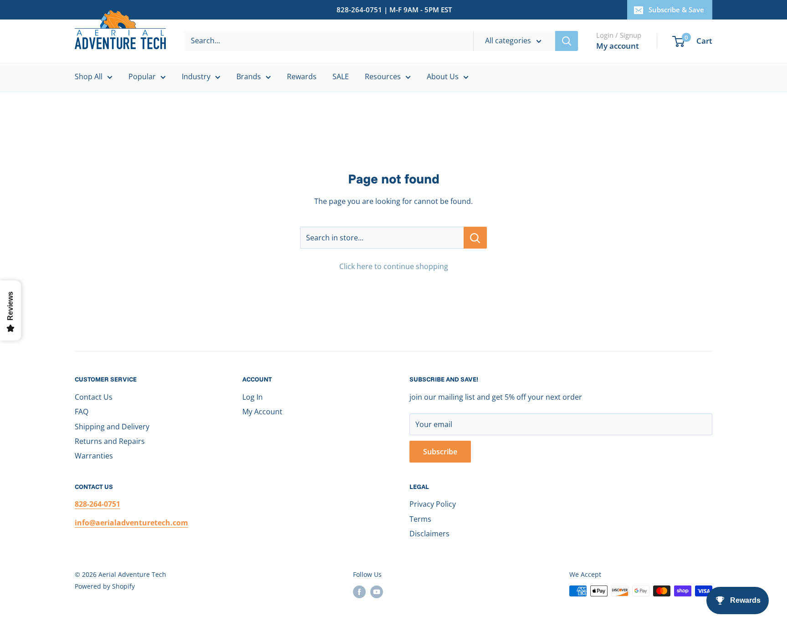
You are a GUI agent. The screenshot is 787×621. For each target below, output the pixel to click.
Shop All (88, 76)
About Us (443, 76)
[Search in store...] (475, 238)
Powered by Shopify (105, 586)
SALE (340, 76)
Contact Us (93, 397)
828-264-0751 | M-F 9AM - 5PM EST (394, 9)
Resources (383, 76)
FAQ (81, 412)
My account (617, 46)
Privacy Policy (432, 504)
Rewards (302, 76)
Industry (196, 76)
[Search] (566, 41)
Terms (420, 519)
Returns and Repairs (110, 441)
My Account (262, 412)
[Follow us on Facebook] (359, 591)
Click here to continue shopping (393, 266)
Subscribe (440, 452)
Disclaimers (429, 534)
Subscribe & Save (676, 9)
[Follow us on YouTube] (376, 591)
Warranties (94, 456)
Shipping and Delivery (112, 427)
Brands (248, 76)
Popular (142, 76)
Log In (252, 397)
